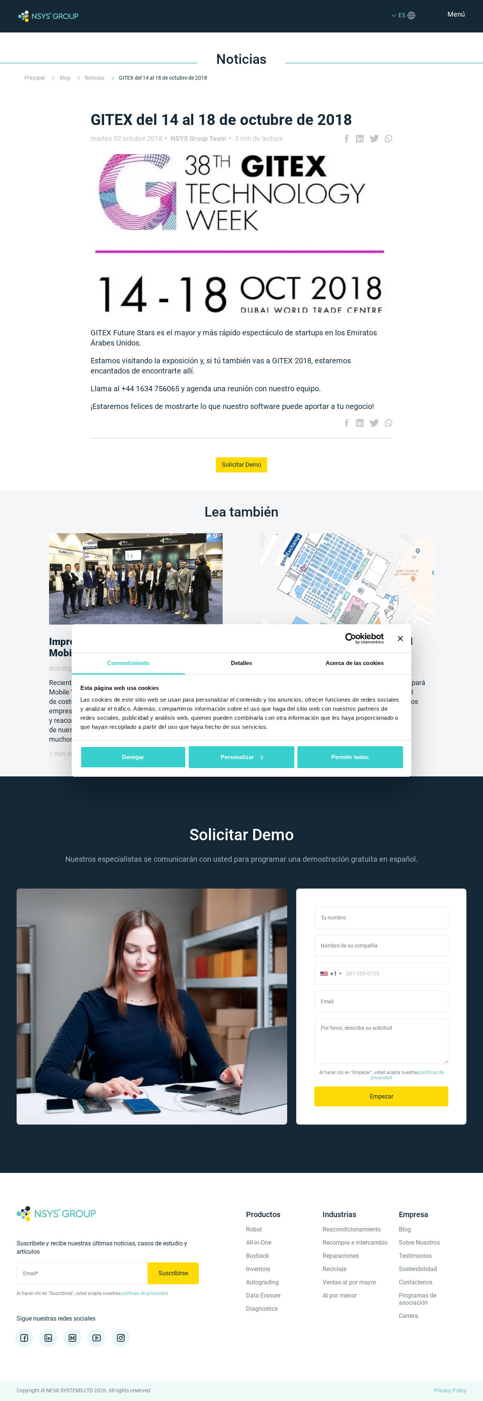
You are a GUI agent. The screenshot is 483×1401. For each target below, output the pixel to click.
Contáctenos (415, 1282)
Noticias (95, 78)
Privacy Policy (450, 1390)
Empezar (381, 1096)
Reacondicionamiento (352, 1229)
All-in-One (258, 1242)
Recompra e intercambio (355, 1242)
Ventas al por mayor (349, 1282)
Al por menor (340, 1295)
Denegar (133, 757)
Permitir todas (350, 757)
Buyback (257, 1255)
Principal (35, 78)
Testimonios (415, 1255)
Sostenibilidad (418, 1269)
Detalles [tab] (241, 663)
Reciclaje (334, 1269)
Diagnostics (262, 1308)
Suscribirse (173, 1273)
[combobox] (329, 973)
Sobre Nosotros (419, 1242)
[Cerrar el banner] (400, 638)
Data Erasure (263, 1295)
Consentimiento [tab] (128, 663)
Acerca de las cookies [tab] (355, 663)
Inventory (258, 1269)
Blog (65, 78)
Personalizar (237, 757)
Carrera (408, 1315)
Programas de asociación (417, 1299)
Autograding (262, 1282)
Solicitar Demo (241, 464)
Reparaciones (341, 1255)
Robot (254, 1229)
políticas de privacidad (145, 1293)
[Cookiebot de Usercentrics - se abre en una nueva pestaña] (351, 638)
